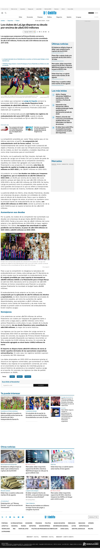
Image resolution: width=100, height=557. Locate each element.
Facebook (6, 517)
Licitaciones (6, 531)
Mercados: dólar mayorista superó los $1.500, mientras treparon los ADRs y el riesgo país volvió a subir (61, 496)
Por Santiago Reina (30, 499)
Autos (74, 526)
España (20, 376)
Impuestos (22, 9)
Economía (30, 17)
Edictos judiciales (78, 529)
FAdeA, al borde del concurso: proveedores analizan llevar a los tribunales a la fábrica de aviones (64, 120)
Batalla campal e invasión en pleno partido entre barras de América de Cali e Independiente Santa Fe (11, 416)
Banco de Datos (59, 523)
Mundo (23, 526)
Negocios (59, 17)
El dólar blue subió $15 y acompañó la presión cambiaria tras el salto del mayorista (64, 130)
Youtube (18, 517)
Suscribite (41, 385)
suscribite (91, 12)
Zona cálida (70, 9)
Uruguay (78, 17)
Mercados (71, 523)
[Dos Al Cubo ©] (90, 544)
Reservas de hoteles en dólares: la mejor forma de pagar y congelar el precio (37, 508)
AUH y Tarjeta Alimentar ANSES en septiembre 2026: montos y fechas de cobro (63, 98)
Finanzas (40, 17)
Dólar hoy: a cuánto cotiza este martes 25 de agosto (61, 83)
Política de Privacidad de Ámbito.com (44, 529)
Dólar (20, 17)
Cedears (71, 164)
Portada (5, 523)
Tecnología (6, 529)
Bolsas (59, 164)
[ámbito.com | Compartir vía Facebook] (39, 31)
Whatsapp (22, 517)
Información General (60, 526)
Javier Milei (38, 9)
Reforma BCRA (48, 9)
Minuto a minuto (31, 464)
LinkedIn (14, 517)
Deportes (10, 20)
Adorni (63, 9)
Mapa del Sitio (23, 529)
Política (49, 17)
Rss (14, 529)
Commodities (65, 164)
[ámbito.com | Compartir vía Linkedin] (43, 31)
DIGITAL (33, 537)
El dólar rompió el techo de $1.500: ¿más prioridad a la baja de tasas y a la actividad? (37, 495)
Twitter (2, 517)
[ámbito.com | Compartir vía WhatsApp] (37, 31)
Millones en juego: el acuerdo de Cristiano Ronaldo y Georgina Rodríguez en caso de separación (67, 402)
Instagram (10, 517)
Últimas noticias (16, 523)
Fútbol (17, 20)
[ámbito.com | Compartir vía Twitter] (41, 31)
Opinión (69, 17)
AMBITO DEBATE (64, 537)
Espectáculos (84, 526)
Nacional (14, 526)
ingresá (96, 12)
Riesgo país (30, 9)
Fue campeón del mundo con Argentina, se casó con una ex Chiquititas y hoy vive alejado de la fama (16, 130)
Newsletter (93, 517)
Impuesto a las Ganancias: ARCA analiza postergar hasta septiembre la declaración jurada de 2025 (64, 109)
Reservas (56, 9)
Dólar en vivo (14, 9)
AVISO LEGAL (64, 529)
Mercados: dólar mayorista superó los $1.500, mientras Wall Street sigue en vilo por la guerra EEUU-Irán (62, 66)
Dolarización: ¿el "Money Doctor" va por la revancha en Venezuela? (12, 505)
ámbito (3, 20)
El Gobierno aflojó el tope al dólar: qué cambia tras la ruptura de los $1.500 (62, 49)
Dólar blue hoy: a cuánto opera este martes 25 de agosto (61, 75)
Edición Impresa (44, 526)
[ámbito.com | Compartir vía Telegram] (45, 31)
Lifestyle (5, 526)
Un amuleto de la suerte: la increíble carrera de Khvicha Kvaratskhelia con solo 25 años (37, 415)
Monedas (54, 164)
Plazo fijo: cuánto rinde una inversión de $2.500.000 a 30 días (62, 57)
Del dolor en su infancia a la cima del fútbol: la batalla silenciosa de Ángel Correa (41, 129)
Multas (90, 529)
